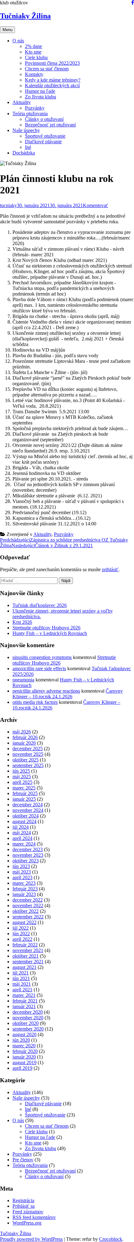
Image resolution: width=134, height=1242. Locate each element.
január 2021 (24, 1006)
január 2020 (24, 1056)
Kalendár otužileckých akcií (52, 85)
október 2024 (25, 815)
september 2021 (28, 961)
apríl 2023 (22, 877)
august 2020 (24, 1034)
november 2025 (27, 754)
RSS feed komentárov (34, 1217)
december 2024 (27, 804)
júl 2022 (20, 928)
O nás (18, 40)
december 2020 (27, 1012)
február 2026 (25, 737)
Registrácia (23, 1200)
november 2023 (27, 855)
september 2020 (28, 1028)
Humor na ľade (40, 91)
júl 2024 (20, 827)
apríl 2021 (22, 989)
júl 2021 (20, 972)
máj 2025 (21, 776)
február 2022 (25, 944)
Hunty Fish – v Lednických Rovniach (49, 633)
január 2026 (24, 743)
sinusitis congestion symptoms (42, 657)
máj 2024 (21, 832)
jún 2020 (21, 1040)
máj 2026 (21, 731)
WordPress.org (26, 1222)
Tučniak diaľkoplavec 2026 (39, 605)
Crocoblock (110, 1239)
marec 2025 (24, 787)
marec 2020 (24, 1045)
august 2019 (24, 1062)
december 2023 (27, 849)
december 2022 (27, 900)
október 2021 (25, 956)
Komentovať (95, 205)
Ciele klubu (36, 57)
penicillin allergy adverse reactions (46, 691)
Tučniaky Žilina (25, 16)
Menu (7, 29)
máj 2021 (21, 984)
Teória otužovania (30, 113)
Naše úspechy (26, 130)
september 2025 (28, 765)
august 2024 (24, 821)
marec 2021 (24, 995)
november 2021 (27, 950)
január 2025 (24, 799)
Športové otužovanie (45, 136)
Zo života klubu (40, 96)
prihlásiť (110, 569)
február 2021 (25, 1000)
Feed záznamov (27, 1211)
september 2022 (28, 916)
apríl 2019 (22, 1068)
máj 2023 (21, 872)
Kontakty (34, 74)
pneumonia (23, 679)
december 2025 (27, 748)
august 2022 (24, 922)
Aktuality (21, 102)
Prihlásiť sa (23, 1206)
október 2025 (25, 759)
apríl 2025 (22, 782)
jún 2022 (21, 933)
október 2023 (25, 860)
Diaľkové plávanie (43, 141)
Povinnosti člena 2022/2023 (52, 63)
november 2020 (27, 1017)
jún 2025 (21, 771)
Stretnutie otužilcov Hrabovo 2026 (46, 627)
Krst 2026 (22, 622)
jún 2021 (21, 978)
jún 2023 (21, 866)
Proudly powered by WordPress (31, 1239)
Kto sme (33, 52)
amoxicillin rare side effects (39, 668)
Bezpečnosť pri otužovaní (50, 124)
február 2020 (25, 1051)
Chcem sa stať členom (47, 68)
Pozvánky (35, 108)
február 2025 (25, 793)
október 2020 (25, 1023)
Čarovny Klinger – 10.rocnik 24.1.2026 (67, 693)
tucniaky (8, 205)
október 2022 (25, 911)
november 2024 (27, 810)
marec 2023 (24, 883)
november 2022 (27, 905)
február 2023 (25, 888)
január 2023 (24, 894)
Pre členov (22, 1159)
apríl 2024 (22, 838)
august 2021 (24, 967)
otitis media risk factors (35, 702)
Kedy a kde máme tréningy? (52, 80)
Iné (28, 147)
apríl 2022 (22, 939)
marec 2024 (24, 843)
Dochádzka (23, 152)
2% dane (33, 46)
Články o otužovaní (44, 119)
